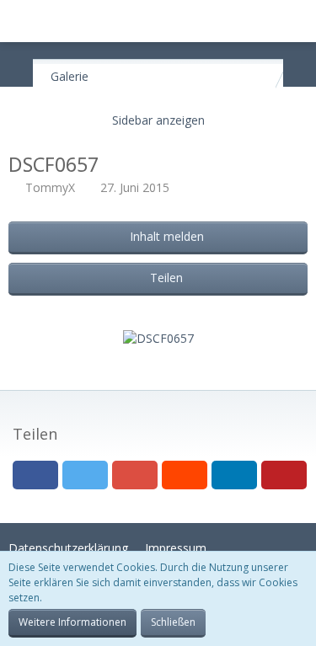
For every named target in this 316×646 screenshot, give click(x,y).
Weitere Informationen (72, 622)
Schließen (173, 622)
